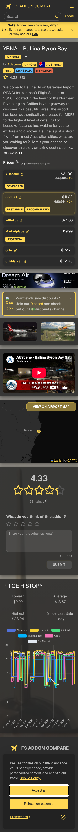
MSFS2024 (44, 70)
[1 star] (9, 523)
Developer (15, 186)
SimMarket (13, 261)
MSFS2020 (24, 70)
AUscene (14, 64)
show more (13, 153)
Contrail (11, 197)
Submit (59, 565)
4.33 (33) (17, 77)
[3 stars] (23, 523)
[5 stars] (37, 523)
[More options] (26, 56)
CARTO (72, 460)
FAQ (35, 34)
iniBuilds (12, 220)
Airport (30, 64)
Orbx (9, 250)
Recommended (38, 209)
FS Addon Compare (34, 6)
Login (69, 16)
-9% (70, 178)
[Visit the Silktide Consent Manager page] (63, 817)
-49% (69, 201)
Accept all (39, 790)
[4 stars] (31, 523)
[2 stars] (16, 523)
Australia (54, 64)
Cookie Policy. (30, 778)
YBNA (8, 70)
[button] (20, 331)
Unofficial (15, 239)
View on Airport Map (51, 406)
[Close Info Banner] (72, 30)
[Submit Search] (57, 16)
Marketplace (15, 231)
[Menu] (72, 6)
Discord (36, 303)
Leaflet (57, 460)
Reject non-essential (39, 803)
